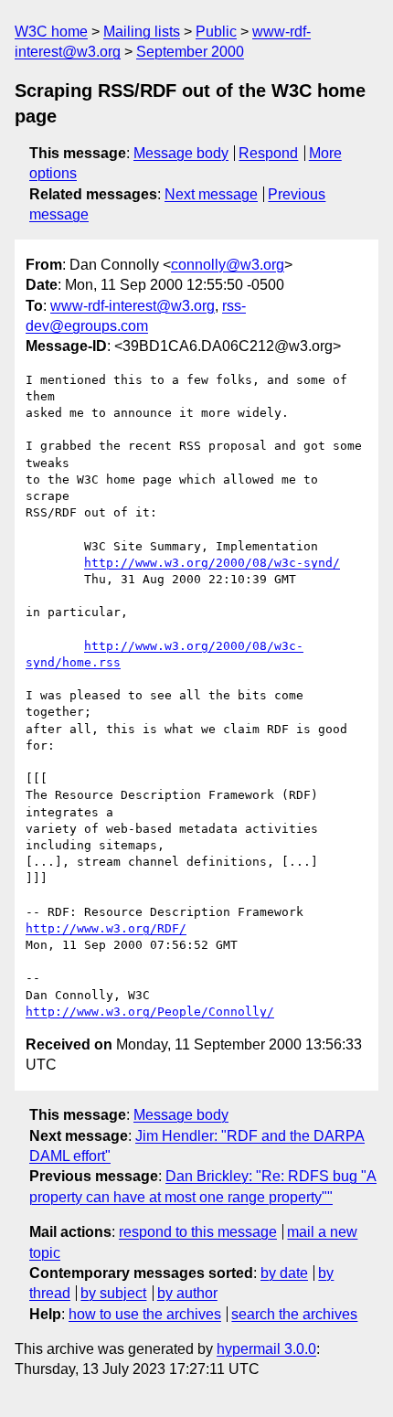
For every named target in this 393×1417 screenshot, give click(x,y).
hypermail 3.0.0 (266, 1349)
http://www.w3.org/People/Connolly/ (150, 1011)
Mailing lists (141, 31)
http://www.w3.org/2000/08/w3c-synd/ (212, 563)
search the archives (294, 1314)
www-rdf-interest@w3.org (132, 306)
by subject (113, 1293)
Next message (211, 194)
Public (216, 31)
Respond (268, 153)
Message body (180, 153)
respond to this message (198, 1232)
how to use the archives (145, 1314)
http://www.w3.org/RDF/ (106, 928)
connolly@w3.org (227, 264)
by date (284, 1273)
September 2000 (190, 51)
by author (187, 1293)
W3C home (51, 31)
